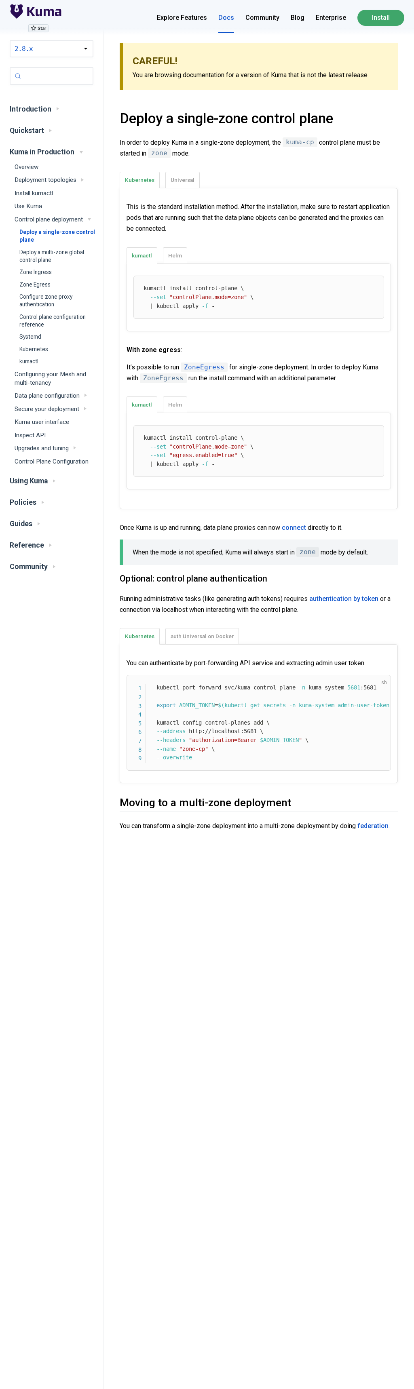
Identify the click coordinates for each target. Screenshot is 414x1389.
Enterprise (331, 17)
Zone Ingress (35, 272)
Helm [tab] (175, 255)
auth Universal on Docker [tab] (202, 636)
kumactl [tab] (142, 255)
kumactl (28, 361)
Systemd (30, 336)
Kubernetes (33, 349)
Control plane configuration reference (52, 321)
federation (373, 826)
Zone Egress (35, 284)
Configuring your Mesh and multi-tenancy (50, 378)
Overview (26, 167)
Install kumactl (34, 193)
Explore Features (182, 17)
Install (381, 17)
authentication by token (343, 599)
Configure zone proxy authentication (45, 300)
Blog (297, 17)
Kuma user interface (42, 422)
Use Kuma (28, 206)
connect (294, 527)
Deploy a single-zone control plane (57, 236)
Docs (226, 17)
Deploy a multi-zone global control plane (51, 256)
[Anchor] (110, 118)
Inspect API (30, 435)
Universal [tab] (182, 180)
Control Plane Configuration (52, 461)
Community (262, 17)
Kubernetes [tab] (139, 180)
